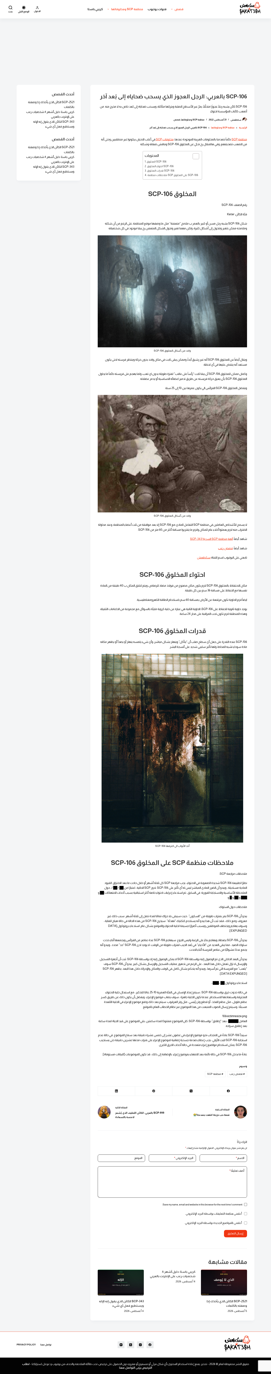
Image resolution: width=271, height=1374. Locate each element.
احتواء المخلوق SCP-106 (160, 166)
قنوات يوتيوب (157, 9)
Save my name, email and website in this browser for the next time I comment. (202, 1204)
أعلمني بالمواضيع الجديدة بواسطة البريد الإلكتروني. (213, 1222)
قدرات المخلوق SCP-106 (160, 170)
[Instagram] (140, 1344)
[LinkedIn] (116, 1091)
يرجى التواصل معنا (130, 1367)
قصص (179, 9)
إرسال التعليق (235, 1233)
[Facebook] (228, 1091)
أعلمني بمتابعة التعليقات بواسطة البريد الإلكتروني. (213, 1213)
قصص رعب (225, 548)
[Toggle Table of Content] (194, 156)
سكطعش (204, 557)
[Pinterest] (153, 1091)
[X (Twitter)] (190, 1091)
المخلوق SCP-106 (156, 161)
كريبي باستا (95, 9)
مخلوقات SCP (164, 139)
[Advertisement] (135, 46)
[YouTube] (121, 1344)
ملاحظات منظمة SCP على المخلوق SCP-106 (172, 175)
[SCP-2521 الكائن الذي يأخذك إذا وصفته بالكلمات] (224, 1283)
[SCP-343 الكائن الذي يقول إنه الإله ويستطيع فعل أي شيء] (121, 1283)
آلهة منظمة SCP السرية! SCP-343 (211, 538)
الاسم (240, 1157)
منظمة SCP (239, 139)
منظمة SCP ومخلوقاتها (127, 9)
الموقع (138, 1157)
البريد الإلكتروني (183, 1157)
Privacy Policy (26, 1344)
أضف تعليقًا (237, 1170)
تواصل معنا (45, 1344)
